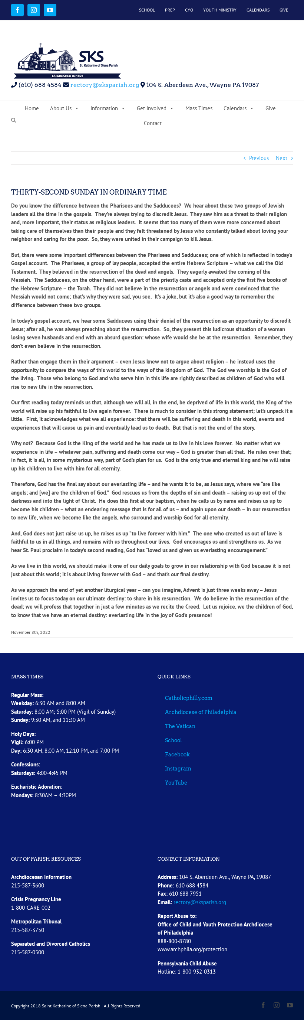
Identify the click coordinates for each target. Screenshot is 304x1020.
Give (270, 108)
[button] (13, 120)
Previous (259, 158)
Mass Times (198, 108)
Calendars (235, 108)
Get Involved (151, 108)
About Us (61, 108)
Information (104, 108)
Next (281, 158)
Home (32, 108)
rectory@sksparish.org (104, 84)
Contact (153, 123)
